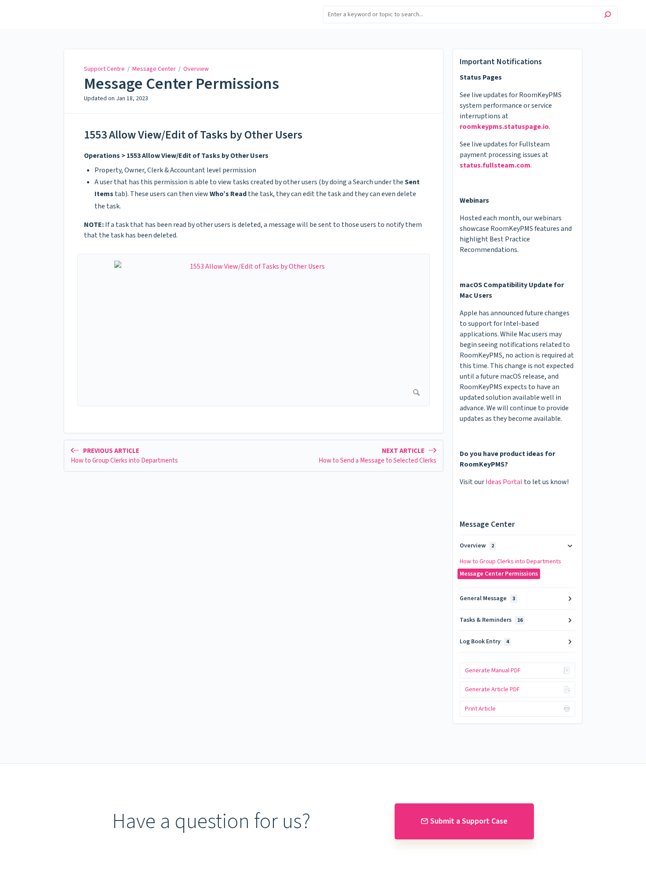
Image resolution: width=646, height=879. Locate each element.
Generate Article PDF (492, 689)
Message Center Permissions (181, 84)
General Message (487, 598)
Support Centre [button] (51, 5)
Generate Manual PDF (493, 670)
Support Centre (104, 69)
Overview (196, 69)
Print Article (480, 708)
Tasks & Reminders (491, 620)
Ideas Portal (504, 482)
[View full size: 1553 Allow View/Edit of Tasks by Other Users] (253, 330)
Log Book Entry (484, 641)
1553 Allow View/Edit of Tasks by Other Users (193, 135)
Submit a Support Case (469, 821)
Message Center (154, 69)
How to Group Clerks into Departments (510, 561)
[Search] (607, 15)
